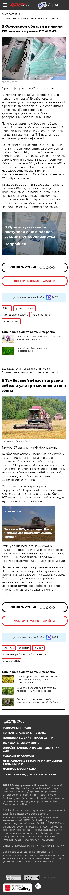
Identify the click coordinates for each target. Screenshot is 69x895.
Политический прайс (19, 769)
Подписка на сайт (17, 738)
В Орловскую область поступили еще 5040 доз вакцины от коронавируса (29, 232)
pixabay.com (9, 82)
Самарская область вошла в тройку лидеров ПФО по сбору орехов (36, 689)
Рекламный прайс (17, 728)
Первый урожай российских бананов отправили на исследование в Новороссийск (37, 679)
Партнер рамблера (51, 878)
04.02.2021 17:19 (11, 14)
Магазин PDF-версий (18, 756)
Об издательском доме (21, 742)
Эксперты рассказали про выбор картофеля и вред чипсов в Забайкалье (38, 700)
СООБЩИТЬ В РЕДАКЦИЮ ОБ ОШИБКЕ (29, 774)
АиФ (28, 441)
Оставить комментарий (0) (34, 281)
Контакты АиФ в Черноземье (24, 733)
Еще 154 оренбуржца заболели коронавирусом (34, 349)
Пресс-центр (43, 738)
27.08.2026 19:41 (11, 368)
